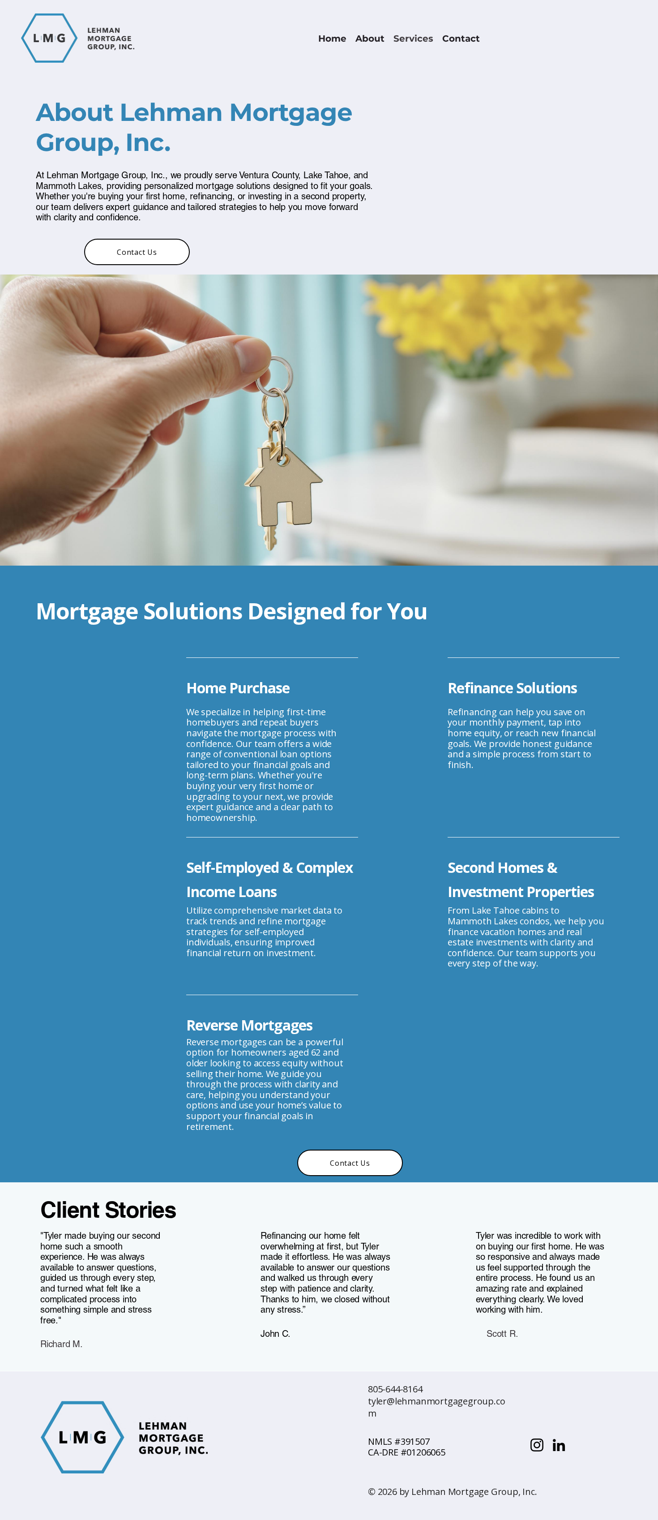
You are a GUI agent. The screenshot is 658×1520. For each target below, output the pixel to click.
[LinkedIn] (559, 1445)
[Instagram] (537, 1445)
